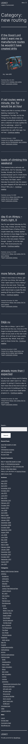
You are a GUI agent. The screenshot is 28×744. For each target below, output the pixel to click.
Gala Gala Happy (12, 469)
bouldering (17, 140)
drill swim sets (7, 689)
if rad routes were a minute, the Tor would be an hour (12, 103)
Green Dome (17, 351)
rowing (4, 676)
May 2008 (4, 540)
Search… (4, 425)
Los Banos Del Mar (8, 696)
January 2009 (5, 520)
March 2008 (4, 544)
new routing (18, 82)
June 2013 (4, 495)
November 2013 (6, 488)
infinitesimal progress (7, 449)
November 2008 (6, 525)
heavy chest (5, 664)
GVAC (3, 659)
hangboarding (6, 662)
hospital (3, 645)
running (4, 679)
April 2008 (4, 542)
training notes (5, 657)
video (2, 708)
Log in (3, 718)
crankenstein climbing (11, 84)
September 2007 (6, 559)
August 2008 (5, 532)
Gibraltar (4, 583)
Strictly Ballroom (8, 620)
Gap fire (3, 642)
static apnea (5, 640)
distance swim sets (9, 686)
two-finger (5, 632)
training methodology (7, 654)
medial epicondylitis (7, 647)
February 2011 (5, 503)
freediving (4, 637)
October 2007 (5, 557)
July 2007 (4, 564)
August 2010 (5, 508)
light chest (5, 672)
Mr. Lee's (4, 593)
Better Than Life (8, 610)
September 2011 (6, 500)
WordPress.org (5, 725)
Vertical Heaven (7, 635)
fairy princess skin (6, 452)
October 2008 (5, 527)
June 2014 (4, 481)
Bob (2, 461)
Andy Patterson (6, 466)
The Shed (5, 630)
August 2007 (5, 562)
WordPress (17, 738)
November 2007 (6, 554)
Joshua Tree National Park (10, 588)
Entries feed (4, 720)
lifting (3, 669)
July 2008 (4, 535)
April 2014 (4, 486)
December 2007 (6, 552)
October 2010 (5, 505)
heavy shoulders (7, 667)
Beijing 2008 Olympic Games (9, 571)
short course (7, 699)
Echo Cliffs (17, 197)
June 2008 (4, 537)
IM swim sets (7, 691)
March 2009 (4, 515)
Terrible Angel (7, 623)
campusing (5, 579)
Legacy (4, 3)
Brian (2, 464)
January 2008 (5, 549)
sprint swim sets (8, 701)
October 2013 (5, 491)
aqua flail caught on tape (8, 444)
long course (6, 694)
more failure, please (13, 273)
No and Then (5, 454)
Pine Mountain (14, 142)
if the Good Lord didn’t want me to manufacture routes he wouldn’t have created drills (13, 42)
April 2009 (4, 513)
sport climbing (23, 142)
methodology (5, 650)
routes (4, 605)
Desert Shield (7, 615)
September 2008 (6, 530)
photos (12, 353)
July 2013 (4, 493)
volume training (5, 711)
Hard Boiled (6, 618)
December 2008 (6, 522)
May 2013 (4, 498)
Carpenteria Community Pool (12, 684)
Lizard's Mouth (6, 591)
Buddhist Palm (7, 613)
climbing (12, 82)
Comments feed (6, 723)
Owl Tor (8, 142)
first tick (3, 447)
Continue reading (14, 132)
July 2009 (4, 510)
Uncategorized (5, 706)
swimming (5, 681)
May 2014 (4, 483)
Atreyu (11, 140)
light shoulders (6, 674)
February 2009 (5, 517)
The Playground (7, 628)
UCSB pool (6, 703)
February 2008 (5, 547)
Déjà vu (5, 322)
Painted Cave (6, 601)
